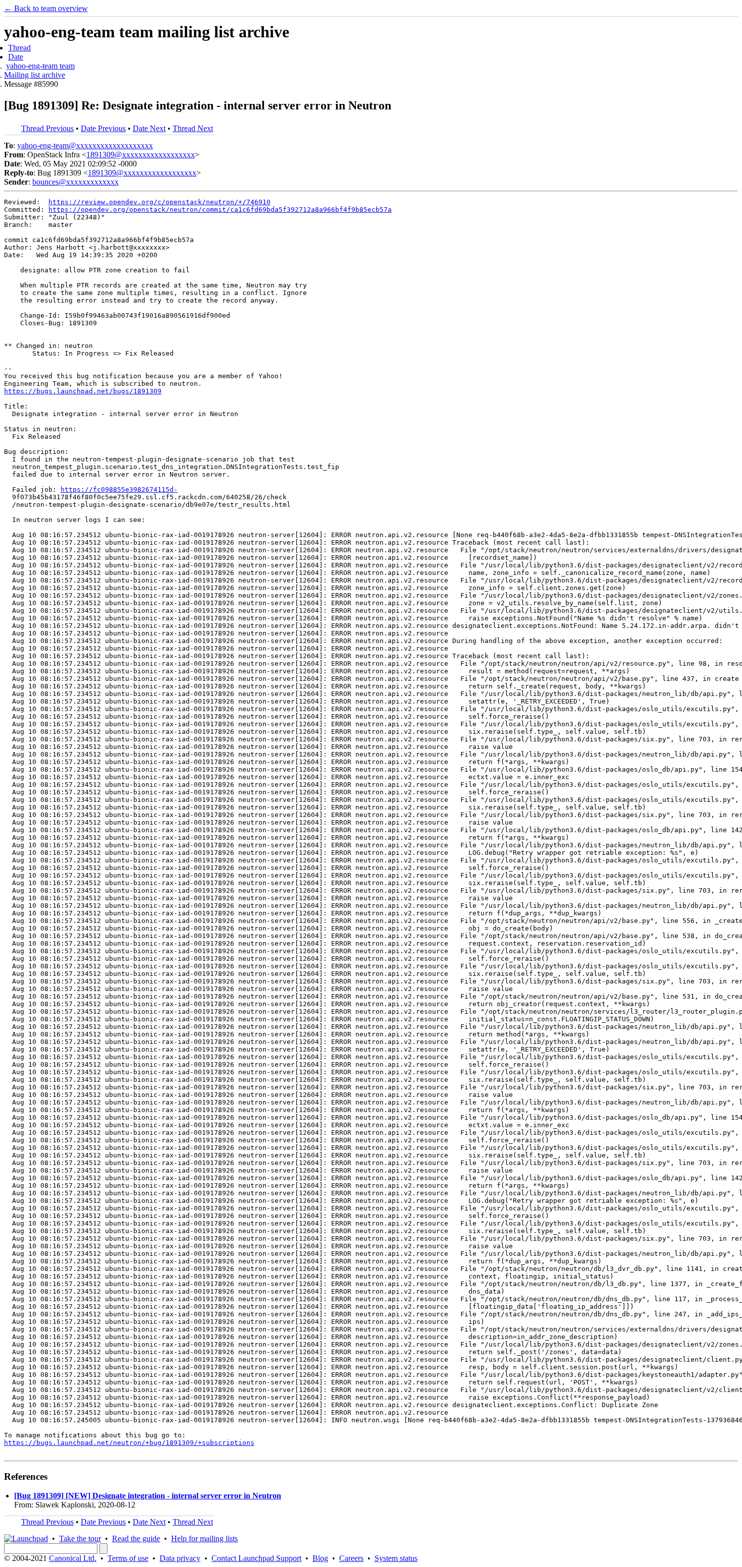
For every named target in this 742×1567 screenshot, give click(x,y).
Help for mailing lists (204, 1538)
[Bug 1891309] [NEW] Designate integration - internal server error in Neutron (147, 1495)
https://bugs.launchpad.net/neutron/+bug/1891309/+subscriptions (129, 1442)
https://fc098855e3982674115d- (119, 489)
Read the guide (136, 1538)
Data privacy (180, 1558)
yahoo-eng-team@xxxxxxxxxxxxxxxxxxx (85, 145)
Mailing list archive (34, 75)
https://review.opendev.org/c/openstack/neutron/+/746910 (159, 202)
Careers (351, 1558)
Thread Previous (47, 128)
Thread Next (193, 128)
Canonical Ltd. (72, 1558)
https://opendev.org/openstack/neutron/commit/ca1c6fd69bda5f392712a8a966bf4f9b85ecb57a (220, 209)
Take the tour (80, 1538)
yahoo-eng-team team (40, 66)
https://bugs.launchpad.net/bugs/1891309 (83, 391)
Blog (320, 1558)
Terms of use (128, 1558)
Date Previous (103, 128)
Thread (19, 47)
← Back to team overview (46, 8)
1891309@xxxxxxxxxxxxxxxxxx (140, 154)
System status (396, 1558)
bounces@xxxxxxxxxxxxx (75, 182)
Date (15, 56)
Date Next (149, 128)
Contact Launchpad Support (256, 1558)
